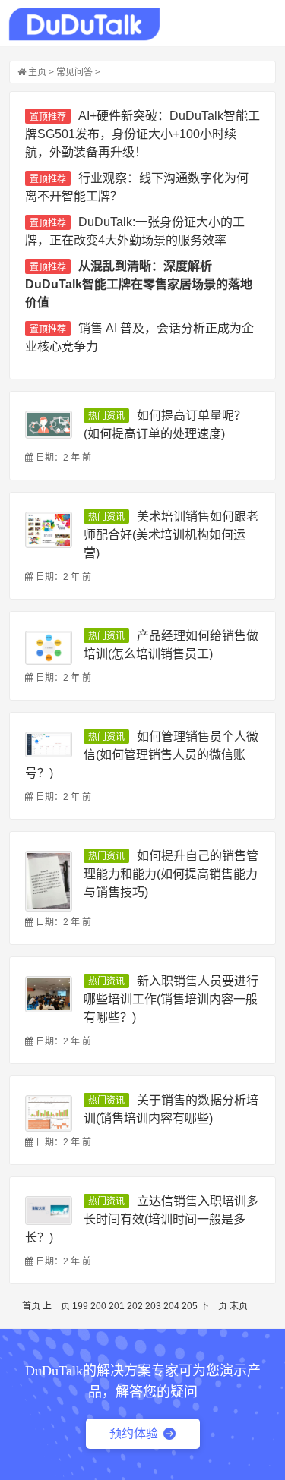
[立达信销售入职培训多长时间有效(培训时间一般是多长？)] (48, 1210)
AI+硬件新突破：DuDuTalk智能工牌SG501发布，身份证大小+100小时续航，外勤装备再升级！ (142, 134)
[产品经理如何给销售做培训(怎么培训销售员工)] (48, 648)
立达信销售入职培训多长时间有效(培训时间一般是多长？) (141, 1219)
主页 (37, 72)
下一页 (213, 1306)
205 (190, 1306)
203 (153, 1306)
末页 (239, 1306)
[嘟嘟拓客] (84, 24)
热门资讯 (106, 416)
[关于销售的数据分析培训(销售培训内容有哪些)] (48, 1113)
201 (117, 1306)
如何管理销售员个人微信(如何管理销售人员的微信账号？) (141, 754)
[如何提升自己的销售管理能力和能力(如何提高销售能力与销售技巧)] (48, 881)
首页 (31, 1306)
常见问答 (74, 72)
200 (98, 1306)
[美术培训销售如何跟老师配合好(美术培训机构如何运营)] (48, 530)
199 (80, 1306)
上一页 (56, 1306)
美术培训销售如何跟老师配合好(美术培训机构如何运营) (171, 534)
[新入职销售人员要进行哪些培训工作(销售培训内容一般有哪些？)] (48, 994)
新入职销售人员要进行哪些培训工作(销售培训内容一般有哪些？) (171, 999)
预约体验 (133, 1433)
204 (171, 1306)
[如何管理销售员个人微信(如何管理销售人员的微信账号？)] (48, 744)
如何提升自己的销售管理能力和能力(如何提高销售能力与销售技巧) (171, 874)
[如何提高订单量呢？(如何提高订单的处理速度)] (48, 425)
